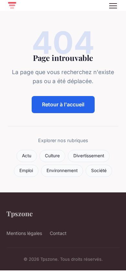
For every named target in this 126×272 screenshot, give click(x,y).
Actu (26, 155)
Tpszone (19, 213)
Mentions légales (24, 233)
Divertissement (88, 155)
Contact (58, 233)
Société (99, 170)
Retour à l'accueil (63, 104)
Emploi (26, 170)
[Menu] (113, 6)
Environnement (62, 170)
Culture (52, 155)
